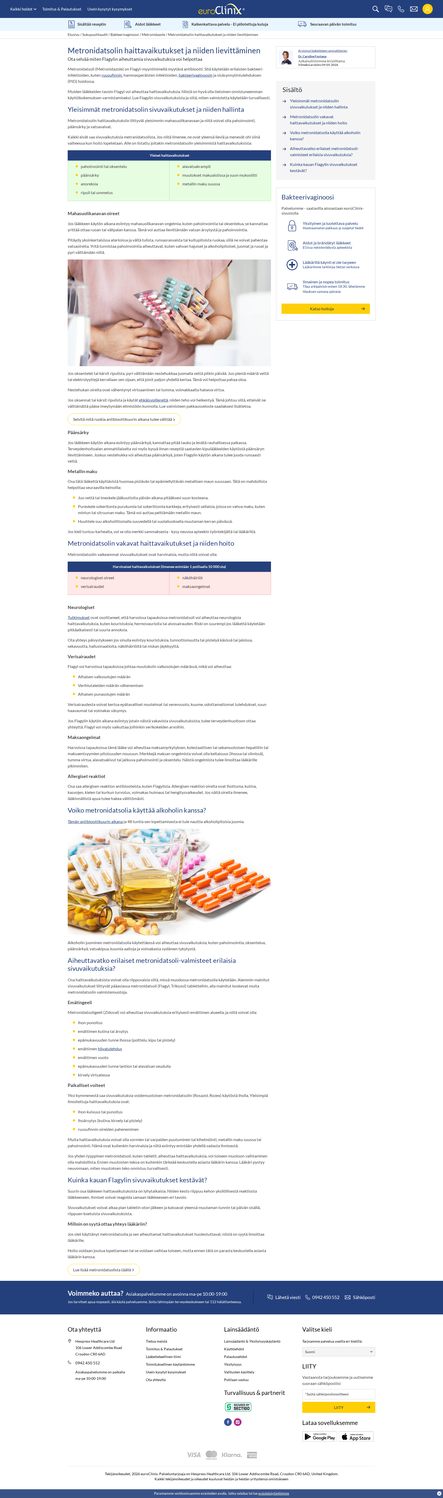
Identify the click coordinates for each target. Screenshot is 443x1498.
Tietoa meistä (156, 1341)
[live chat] (388, 9)
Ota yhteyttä (156, 1379)
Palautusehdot (235, 1356)
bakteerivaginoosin (196, 75)
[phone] (401, 9)
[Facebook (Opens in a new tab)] (228, 1422)
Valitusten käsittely (239, 1372)
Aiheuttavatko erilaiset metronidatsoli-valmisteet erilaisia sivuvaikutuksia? (324, 151)
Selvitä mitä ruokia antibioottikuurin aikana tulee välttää (122, 419)
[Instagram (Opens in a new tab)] (237, 1422)
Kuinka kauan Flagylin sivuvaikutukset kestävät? (323, 167)
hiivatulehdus (110, 1048)
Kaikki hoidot (21, 9)
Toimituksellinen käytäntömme (170, 1364)
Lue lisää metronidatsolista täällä (102, 1269)
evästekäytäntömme (273, 1493)
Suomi (310, 1352)
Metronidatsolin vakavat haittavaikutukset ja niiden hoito (318, 119)
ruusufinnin (112, 75)
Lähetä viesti (288, 1297)
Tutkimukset (79, 617)
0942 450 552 (87, 1363)
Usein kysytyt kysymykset (109, 9)
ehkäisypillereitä (153, 399)
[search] (375, 9)
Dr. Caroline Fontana (312, 56)
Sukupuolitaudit (95, 34)
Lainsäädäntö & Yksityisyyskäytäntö (252, 1341)
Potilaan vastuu (236, 1379)
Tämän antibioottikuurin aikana (95, 821)
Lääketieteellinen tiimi (163, 1356)
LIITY (339, 1407)
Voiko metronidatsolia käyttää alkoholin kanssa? (325, 135)
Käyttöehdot (234, 1349)
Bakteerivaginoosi (124, 34)
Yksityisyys (232, 1364)
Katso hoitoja (322, 308)
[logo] (221, 8)
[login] (427, 9)
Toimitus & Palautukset (62, 9)
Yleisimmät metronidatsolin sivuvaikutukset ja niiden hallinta (319, 103)
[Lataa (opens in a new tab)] (319, 1436)
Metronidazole (153, 34)
